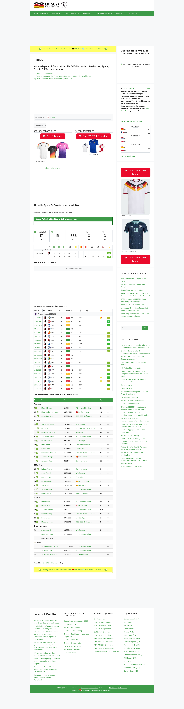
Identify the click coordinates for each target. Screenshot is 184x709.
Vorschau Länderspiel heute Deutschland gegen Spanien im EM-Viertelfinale (45, 669)
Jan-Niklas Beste (50, 554)
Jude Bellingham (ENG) (132, 642)
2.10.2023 (37, 370)
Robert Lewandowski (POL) (134, 664)
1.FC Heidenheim (82, 554)
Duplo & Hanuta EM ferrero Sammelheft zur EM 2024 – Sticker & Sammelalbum (135, 460)
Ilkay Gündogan (47, 481)
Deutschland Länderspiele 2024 (76, 621)
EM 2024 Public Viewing (130, 435)
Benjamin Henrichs (48, 432)
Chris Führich (46, 473)
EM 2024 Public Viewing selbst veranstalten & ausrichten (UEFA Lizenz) (134, 441)
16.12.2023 (37, 363)
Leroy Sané (45, 502)
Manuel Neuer (46, 408)
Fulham (52, 118)
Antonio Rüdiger (47, 457)
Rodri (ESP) (128, 661)
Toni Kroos (45, 485)
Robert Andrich (47, 469)
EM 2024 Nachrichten (72, 627)
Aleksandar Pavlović (51, 546)
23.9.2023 (37, 374)
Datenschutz (94, 688)
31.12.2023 (37, 351)
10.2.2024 (37, 340)
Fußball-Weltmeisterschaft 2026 (137, 89)
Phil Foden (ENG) (130, 658)
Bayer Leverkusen (82, 461)
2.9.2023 (37, 381)
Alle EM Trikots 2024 (52, 168)
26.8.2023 (37, 385)
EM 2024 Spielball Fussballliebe (132, 400)
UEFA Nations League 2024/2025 (106, 651)
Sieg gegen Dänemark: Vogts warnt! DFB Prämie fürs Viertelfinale (44, 677)
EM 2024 (46, 563)
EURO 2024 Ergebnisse (102, 635)
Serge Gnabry (49, 550)
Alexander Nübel (47, 530)
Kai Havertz (45, 506)
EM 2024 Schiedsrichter (130, 404)
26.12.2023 (38, 355)
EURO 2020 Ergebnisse (102, 632)
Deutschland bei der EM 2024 (132, 290)
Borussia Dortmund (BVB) (85, 428)
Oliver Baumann (47, 416)
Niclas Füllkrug (46, 514)
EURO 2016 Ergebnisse (102, 629)
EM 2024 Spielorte (71, 640)
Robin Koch (45, 445)
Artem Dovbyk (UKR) (132, 645)
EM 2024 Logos (126, 385)
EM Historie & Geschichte (73, 649)
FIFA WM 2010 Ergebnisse (103, 638)
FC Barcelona (83, 412)
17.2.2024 (37, 336)
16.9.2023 (37, 377)
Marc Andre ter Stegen (50, 412)
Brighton (81, 477)
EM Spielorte (56, 13)
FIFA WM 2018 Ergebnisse (103, 645)
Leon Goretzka (47, 534)
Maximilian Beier (47, 522)
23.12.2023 (38, 359)
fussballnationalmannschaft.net (101, 690)
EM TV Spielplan (71, 13)
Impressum (85, 688)
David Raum (45, 449)
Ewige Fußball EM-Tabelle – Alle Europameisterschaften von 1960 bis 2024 (135, 373)
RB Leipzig (80, 432)
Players (54, 563)
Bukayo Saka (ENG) (131, 671)
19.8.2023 (37, 389)
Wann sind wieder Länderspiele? (133, 305)
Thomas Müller (47, 510)
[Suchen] (145, 328)
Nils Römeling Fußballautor (118, 688)
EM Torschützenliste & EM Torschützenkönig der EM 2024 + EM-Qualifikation (62, 76)
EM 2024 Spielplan (40, 13)
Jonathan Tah (46, 461)
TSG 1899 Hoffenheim (84, 416)
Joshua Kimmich (47, 436)
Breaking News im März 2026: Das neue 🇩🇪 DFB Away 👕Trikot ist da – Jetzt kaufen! (73, 49)
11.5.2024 (37, 318)
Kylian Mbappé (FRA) (132, 638)
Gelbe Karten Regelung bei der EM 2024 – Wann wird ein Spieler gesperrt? (47, 661)
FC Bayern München (83, 408)
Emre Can (45, 428)
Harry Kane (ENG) (131, 635)
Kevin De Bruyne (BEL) (132, 651)
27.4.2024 (38, 325)
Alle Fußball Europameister (131, 368)
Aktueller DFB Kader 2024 (43, 74)
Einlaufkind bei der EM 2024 (131, 466)
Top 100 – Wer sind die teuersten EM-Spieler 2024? (53, 79)
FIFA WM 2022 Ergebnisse (104, 648)
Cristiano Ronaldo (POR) (133, 655)
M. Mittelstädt (46, 440)
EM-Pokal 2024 (126, 388)
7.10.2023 (37, 366)
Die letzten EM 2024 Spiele (131, 121)
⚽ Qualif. (132, 13)
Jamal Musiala (46, 489)
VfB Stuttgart (81, 424)
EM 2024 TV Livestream (73, 646)
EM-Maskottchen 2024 (129, 397)
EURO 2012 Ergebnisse (102, 625)
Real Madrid (82, 457)
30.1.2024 (37, 344)
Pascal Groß (46, 477)
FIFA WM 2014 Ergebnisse (103, 642)
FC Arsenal (82, 506)
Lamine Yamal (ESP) (131, 619)
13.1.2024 (37, 348)
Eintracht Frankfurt (83, 445)
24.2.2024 (38, 333)
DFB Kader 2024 (70, 624)
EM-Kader (119, 13)
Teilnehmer (86, 13)
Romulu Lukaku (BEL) (132, 648)
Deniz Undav (46, 518)
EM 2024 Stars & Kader (72, 643)
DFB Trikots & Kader (103, 13)
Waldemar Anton (47, 424)
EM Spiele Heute (70, 653)
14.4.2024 (37, 329)
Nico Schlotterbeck (48, 453)
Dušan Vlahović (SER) (132, 668)
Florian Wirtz (46, 493)
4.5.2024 (37, 321)
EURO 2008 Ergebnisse (102, 622)
